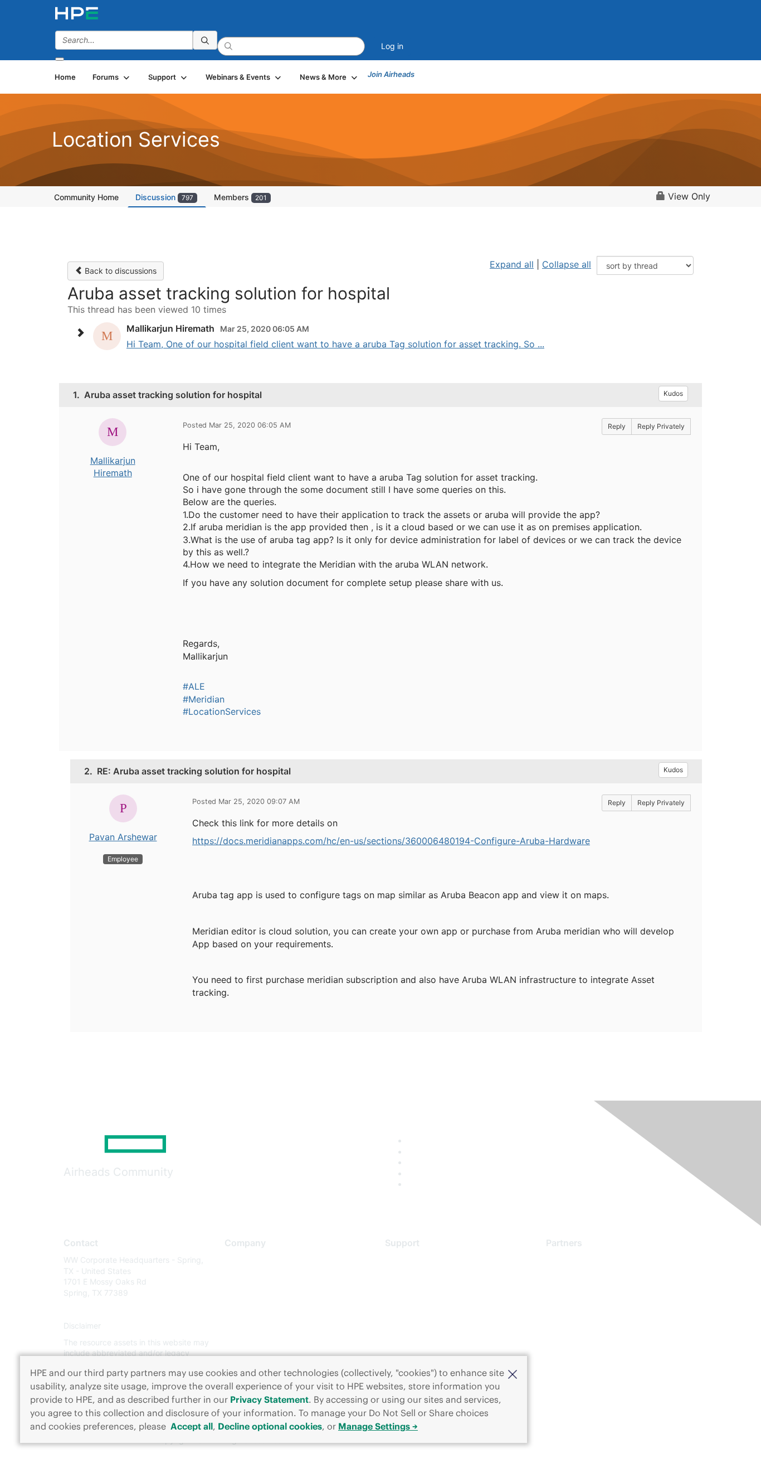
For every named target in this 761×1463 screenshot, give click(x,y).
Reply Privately (661, 426)
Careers (239, 1276)
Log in (392, 46)
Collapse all (566, 264)
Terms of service (255, 1342)
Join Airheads (391, 74)
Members (240, 197)
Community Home (86, 197)
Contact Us (245, 1292)
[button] (512, 1373)
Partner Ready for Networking (600, 1292)
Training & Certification (426, 1292)
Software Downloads (422, 1309)
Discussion (164, 197)
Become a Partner (578, 1276)
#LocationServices (222, 711)
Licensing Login (413, 1326)
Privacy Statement (269, 1399)
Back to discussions (119, 270)
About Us (241, 1260)
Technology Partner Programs (600, 1309)
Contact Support (415, 1276)
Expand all (512, 264)
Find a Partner (571, 1260)
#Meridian (204, 699)
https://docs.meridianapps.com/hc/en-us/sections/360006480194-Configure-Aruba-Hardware (391, 840)
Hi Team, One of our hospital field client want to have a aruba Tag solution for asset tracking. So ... (335, 344)
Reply (617, 426)
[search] (205, 40)
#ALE (194, 686)
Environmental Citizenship (271, 1309)
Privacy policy (250, 1326)
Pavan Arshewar (123, 836)
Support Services (416, 1260)
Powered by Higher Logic (541, 1441)
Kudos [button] (673, 393)
